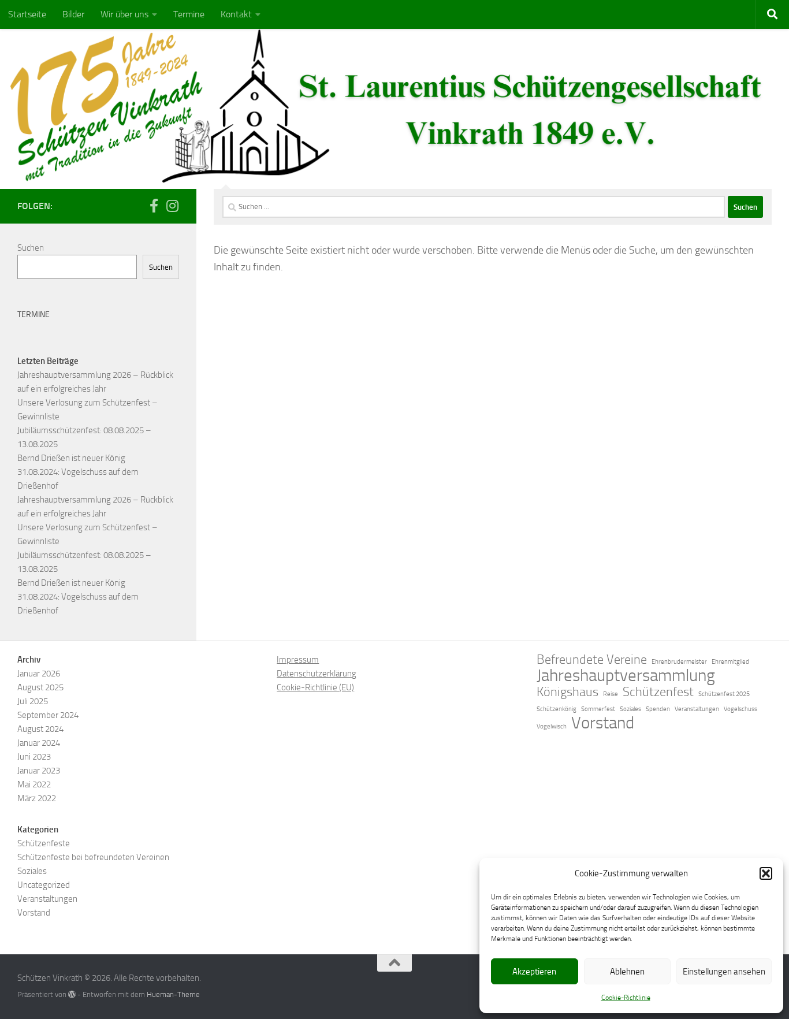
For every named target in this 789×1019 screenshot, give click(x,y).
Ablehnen (627, 971)
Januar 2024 (38, 743)
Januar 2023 (38, 770)
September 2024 (48, 715)
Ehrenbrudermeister (679, 661)
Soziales (32, 871)
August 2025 (40, 687)
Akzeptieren (534, 971)
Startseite (27, 14)
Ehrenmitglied (730, 661)
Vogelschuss (740, 709)
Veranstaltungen (47, 899)
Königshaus (567, 692)
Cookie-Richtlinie (625, 998)
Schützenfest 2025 (724, 694)
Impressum (298, 659)
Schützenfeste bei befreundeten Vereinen (93, 857)
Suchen (30, 248)
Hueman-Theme (173, 994)
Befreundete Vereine (592, 660)
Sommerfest (598, 709)
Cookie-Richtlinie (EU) (315, 687)
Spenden (658, 709)
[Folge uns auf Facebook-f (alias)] (154, 206)
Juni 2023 (34, 757)
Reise (610, 694)
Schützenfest (658, 692)
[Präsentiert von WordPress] (72, 994)
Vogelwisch (552, 726)
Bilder (73, 14)
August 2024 (40, 729)
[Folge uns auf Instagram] (172, 206)
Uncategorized (43, 885)
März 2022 (36, 798)
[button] (766, 873)
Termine (188, 14)
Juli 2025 (32, 701)
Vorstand (33, 913)
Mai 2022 (34, 784)
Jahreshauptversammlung (626, 676)
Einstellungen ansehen (724, 971)
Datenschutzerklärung (316, 673)
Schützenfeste (43, 843)
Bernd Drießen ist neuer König (71, 458)
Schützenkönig (556, 709)
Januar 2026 (38, 673)
